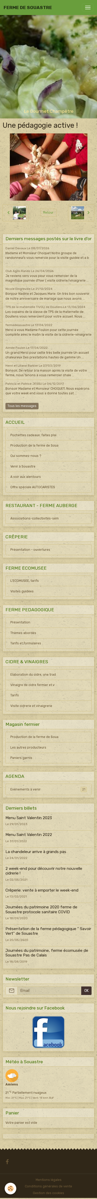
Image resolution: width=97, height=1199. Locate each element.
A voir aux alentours (25, 477)
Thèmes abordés (23, 633)
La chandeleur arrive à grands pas (35, 851)
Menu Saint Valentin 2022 (28, 834)
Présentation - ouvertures (30, 550)
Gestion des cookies (48, 1193)
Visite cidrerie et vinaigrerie (31, 706)
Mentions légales (49, 1180)
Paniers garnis (21, 758)
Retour (48, 212)
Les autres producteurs (28, 747)
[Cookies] (10, 1188)
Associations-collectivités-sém (34, 518)
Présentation (20, 622)
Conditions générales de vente (48, 1186)
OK (86, 991)
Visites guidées (22, 591)
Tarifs (14, 695)
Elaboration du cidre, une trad (33, 674)
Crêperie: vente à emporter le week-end (41, 890)
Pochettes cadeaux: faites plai (33, 435)
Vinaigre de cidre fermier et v (32, 685)
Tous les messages (22, 406)
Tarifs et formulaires (25, 643)
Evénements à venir (47, 789)
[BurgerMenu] (87, 7)
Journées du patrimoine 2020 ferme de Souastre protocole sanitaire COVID (41, 909)
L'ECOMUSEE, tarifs (24, 581)
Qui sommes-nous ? (25, 456)
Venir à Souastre (22, 466)
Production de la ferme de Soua (34, 445)
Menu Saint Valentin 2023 (28, 818)
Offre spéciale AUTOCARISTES (32, 487)
